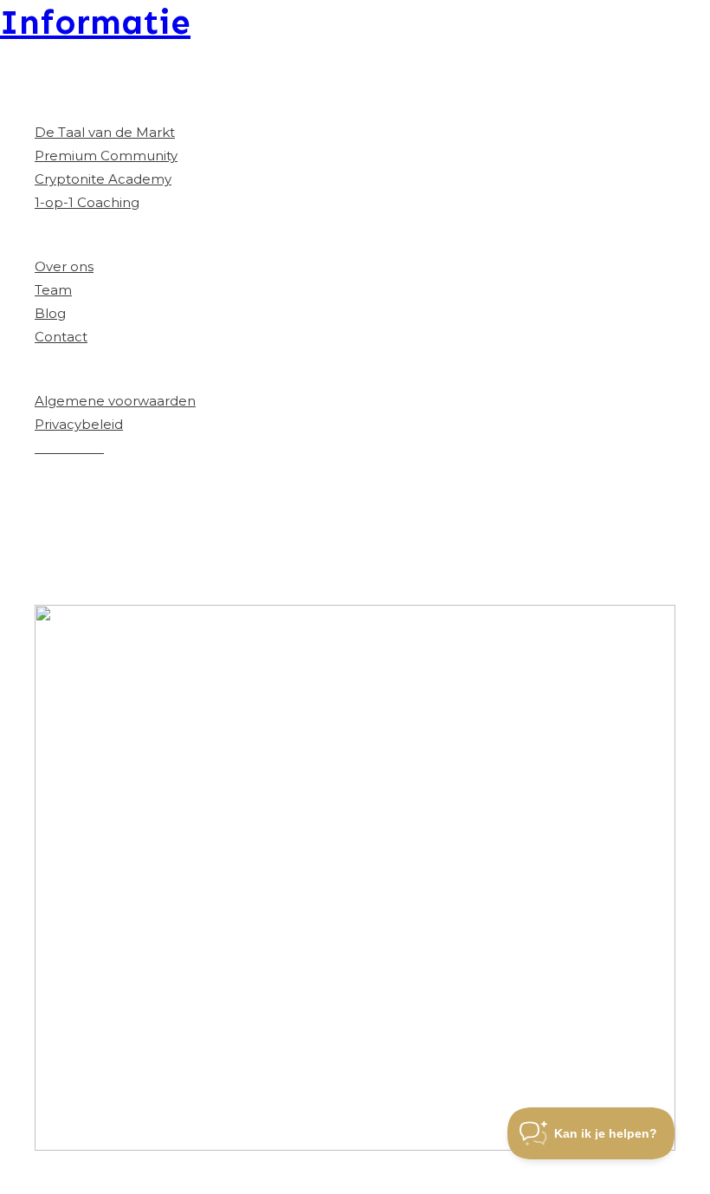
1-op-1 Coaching (87, 202)
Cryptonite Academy (103, 179)
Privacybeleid (79, 424)
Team (53, 290)
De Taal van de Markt (105, 132)
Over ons (64, 266)
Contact (61, 336)
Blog (50, 313)
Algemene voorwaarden (115, 401)
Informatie (95, 22)
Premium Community (106, 155)
